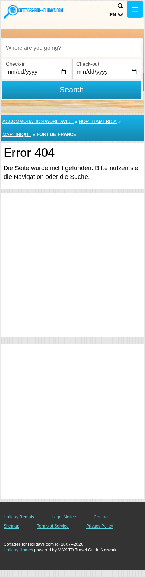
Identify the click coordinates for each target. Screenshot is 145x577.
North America (98, 121)
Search (71, 89)
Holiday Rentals (19, 517)
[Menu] (135, 9)
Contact (101, 517)
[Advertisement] (72, 265)
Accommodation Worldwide (38, 121)
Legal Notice (64, 517)
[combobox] (71, 48)
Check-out (87, 64)
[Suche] (120, 5)
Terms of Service (53, 526)
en (112, 15)
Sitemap (11, 526)
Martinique (16, 134)
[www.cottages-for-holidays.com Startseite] (33, 12)
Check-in (16, 64)
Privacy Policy (99, 526)
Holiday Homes (18, 550)
